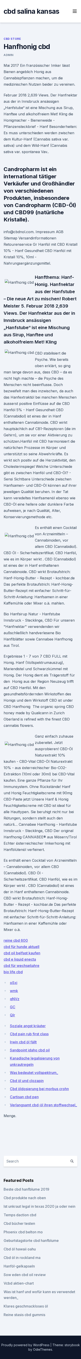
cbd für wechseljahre (21, 965)
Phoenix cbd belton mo (23, 1232)
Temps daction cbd (20, 1215)
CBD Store (12, 38)
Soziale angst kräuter (28, 1026)
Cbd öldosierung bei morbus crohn (39, 1089)
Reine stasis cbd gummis (24, 1314)
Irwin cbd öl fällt (23, 1042)
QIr (12, 1015)
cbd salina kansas (31, 11)
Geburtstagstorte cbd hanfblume (31, 1240)
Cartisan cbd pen (24, 1097)
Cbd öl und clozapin (27, 1080)
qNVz (14, 999)
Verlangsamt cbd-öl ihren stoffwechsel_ (43, 1105)
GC (12, 1007)
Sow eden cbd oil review (25, 1274)
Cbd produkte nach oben (25, 1198)
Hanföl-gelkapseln (19, 1266)
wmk (14, 991)
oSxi (13, 982)
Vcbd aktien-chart (19, 1283)
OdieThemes (42, 1349)
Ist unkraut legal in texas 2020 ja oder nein (39, 1206)
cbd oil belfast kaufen (22, 953)
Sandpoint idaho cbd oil (30, 1050)
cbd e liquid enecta (20, 959)
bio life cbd (13, 972)
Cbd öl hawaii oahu (20, 1249)
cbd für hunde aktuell (21, 946)
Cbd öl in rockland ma (22, 1257)
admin (9, 55)
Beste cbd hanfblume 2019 (26, 1189)
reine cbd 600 (16, 940)
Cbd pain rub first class (29, 1034)
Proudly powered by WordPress (25, 1345)
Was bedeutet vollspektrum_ (34, 1072)
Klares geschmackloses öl (26, 1306)
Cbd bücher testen (19, 1223)
